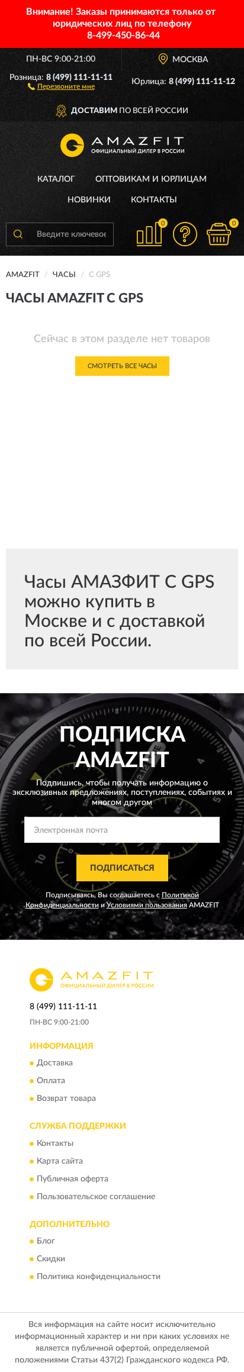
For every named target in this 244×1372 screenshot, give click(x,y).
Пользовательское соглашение (96, 1197)
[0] (219, 234)
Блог (46, 1242)
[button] (61, 85)
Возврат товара (66, 1099)
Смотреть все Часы (122, 366)
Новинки (89, 200)
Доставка (55, 1063)
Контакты (154, 200)
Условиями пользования (147, 905)
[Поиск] (18, 234)
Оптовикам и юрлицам (151, 179)
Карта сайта (60, 1161)
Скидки (51, 1259)
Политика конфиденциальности (98, 1277)
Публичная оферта (72, 1179)
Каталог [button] (56, 179)
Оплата (51, 1081)
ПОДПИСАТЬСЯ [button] (122, 868)
